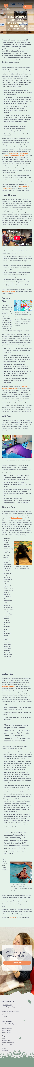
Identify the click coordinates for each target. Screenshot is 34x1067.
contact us (13, 917)
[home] (9, 7)
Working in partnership (8, 1042)
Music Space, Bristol (8, 292)
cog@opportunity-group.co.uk (12, 1007)
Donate (27, 7)
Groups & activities (7, 1028)
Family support (6, 1026)
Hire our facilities (6, 1032)
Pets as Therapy (16, 518)
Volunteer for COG (7, 1045)
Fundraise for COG (7, 1040)
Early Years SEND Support (9, 1024)
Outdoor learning (6, 1030)
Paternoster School (8, 687)
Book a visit (17, 963)
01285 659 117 (7, 1005)
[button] (20, 7)
